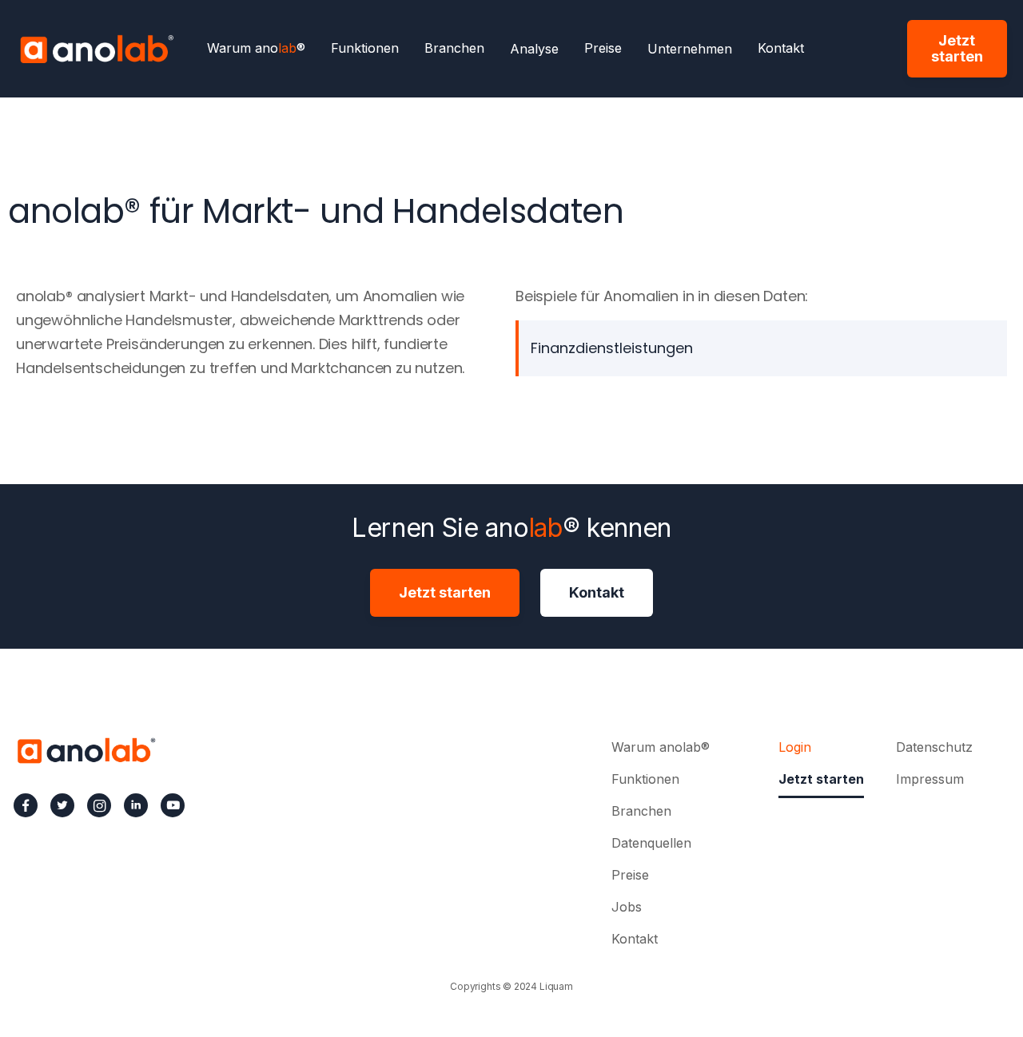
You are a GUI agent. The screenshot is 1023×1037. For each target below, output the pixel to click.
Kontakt (781, 49)
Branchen (454, 49)
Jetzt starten (957, 48)
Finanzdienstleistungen (612, 348)
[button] (534, 49)
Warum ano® (256, 49)
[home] (96, 49)
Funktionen (365, 49)
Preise (603, 49)
